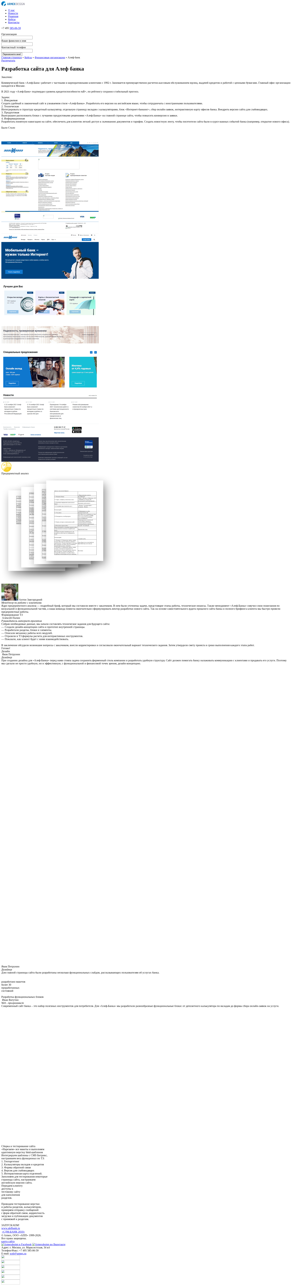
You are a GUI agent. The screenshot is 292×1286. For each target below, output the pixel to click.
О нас (11, 10)
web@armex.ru (18, 1253)
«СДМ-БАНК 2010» (13, 1231)
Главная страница (11, 57)
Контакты (13, 22)
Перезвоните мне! (12, 54)
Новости (13, 13)
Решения (13, 16)
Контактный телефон (13, 47)
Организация (9, 34)
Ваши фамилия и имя (13, 40)
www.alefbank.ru (10, 1228)
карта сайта (8, 1241)
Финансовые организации (50, 57)
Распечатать (8, 60)
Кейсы (12, 19)
